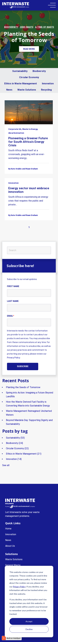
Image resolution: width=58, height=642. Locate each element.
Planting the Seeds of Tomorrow (29, 37)
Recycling (46, 89)
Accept (29, 621)
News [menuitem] (8, 540)
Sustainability (20, 71)
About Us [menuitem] (10, 545)
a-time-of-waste (44, 27)
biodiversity (11, 27)
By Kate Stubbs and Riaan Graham (23, 169)
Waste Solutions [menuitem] (13, 559)
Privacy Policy (19, 586)
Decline (29, 629)
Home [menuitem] (8, 528)
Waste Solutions (26, 89)
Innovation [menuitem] (10, 534)
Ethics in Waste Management (20, 83)
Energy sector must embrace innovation (28, 190)
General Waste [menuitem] (13, 565)
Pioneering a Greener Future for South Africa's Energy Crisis (28, 141)
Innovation (48, 83)
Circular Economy (29, 77)
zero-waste (26, 27)
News (9, 89)
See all (5, 465)
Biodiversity (39, 71)
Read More (29, 49)
